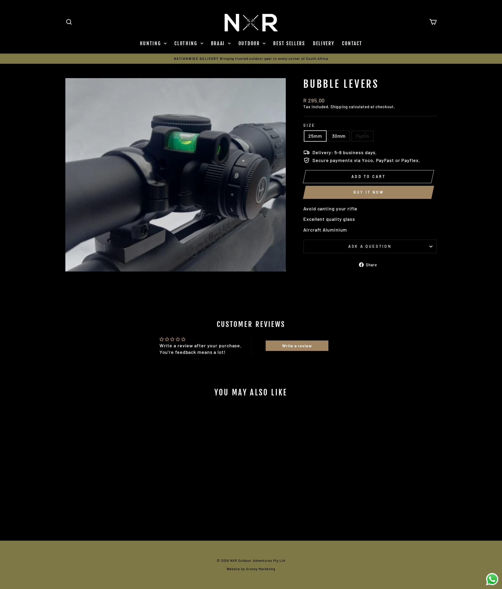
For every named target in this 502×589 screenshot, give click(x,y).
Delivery (323, 43)
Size (309, 125)
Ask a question (369, 246)
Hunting (151, 43)
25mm (315, 136)
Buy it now (368, 192)
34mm (362, 136)
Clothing (186, 43)
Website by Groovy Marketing (251, 569)
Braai (219, 43)
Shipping (339, 106)
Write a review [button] (297, 345)
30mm (339, 136)
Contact (352, 43)
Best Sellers (289, 43)
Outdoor (250, 43)
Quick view (109, 492)
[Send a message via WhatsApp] (492, 579)
